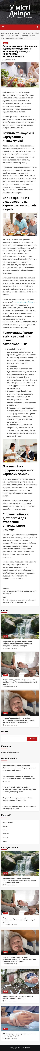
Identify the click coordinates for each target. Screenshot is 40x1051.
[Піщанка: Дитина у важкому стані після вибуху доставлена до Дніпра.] (20, 981)
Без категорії (8, 822)
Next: (19, 599)
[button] (3, 26)
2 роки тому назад (9, 60)
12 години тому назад (10, 686)
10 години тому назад (10, 648)
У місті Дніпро (20, 10)
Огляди (5, 837)
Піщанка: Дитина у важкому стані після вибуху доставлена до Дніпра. (18, 799)
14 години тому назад (10, 1038)
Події (5, 841)
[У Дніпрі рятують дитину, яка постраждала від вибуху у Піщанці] (20, 1018)
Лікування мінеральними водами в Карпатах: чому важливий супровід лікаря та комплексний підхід (17, 643)
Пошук (4, 731)
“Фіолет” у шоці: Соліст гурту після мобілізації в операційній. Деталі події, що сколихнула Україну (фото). (19, 720)
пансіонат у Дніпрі (25, 302)
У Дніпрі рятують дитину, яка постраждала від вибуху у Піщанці (19, 807)
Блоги (5, 43)
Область (6, 834)
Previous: (20, 590)
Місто (5, 830)
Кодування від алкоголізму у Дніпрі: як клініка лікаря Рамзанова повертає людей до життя (20, 682)
